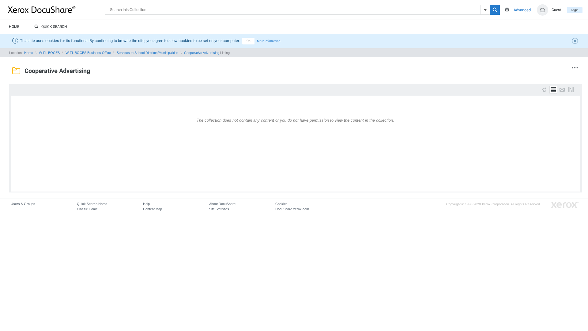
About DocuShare (222, 204)
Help (146, 204)
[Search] (495, 10)
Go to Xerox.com (565, 205)
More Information (269, 41)
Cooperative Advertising (201, 53)
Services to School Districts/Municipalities (147, 53)
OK (249, 41)
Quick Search (54, 27)
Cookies (281, 204)
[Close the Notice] (575, 41)
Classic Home (87, 209)
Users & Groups (23, 204)
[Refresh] (544, 89)
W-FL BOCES (49, 53)
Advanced (522, 10)
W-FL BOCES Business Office (88, 53)
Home (14, 27)
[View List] (553, 89)
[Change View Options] (571, 89)
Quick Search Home (92, 204)
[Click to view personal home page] (542, 10)
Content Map (152, 209)
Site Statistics (219, 209)
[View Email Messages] (562, 89)
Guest (556, 10)
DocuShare (56, 9)
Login (575, 10)
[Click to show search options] (507, 9)
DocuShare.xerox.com (292, 209)
